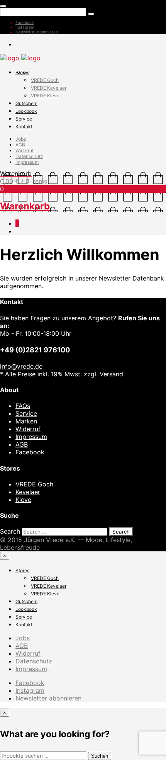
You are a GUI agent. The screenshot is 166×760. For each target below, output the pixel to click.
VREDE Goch (45, 80)
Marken (26, 421)
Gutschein (26, 103)
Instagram (24, 27)
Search (10, 531)
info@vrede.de (21, 366)
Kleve (23, 499)
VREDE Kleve (45, 96)
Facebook (24, 22)
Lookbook (26, 111)
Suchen (99, 756)
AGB (20, 145)
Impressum (27, 162)
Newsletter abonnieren (36, 31)
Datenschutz (29, 156)
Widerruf (24, 150)
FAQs (22, 406)
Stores (22, 72)
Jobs (20, 139)
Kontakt (23, 126)
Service (23, 119)
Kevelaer (27, 492)
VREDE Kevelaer (48, 88)
